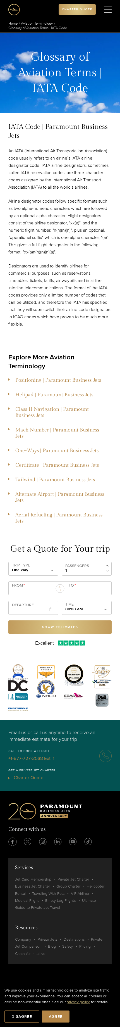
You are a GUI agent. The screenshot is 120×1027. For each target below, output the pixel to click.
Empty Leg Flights (60, 900)
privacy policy (78, 1002)
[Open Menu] (108, 9)
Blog (52, 946)
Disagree (21, 1016)
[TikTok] (88, 842)
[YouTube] (73, 842)
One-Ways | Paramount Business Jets (57, 451)
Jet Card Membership (33, 879)
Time (69, 604)
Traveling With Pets (48, 893)
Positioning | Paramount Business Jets (58, 380)
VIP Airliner (80, 893)
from (18, 585)
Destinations (74, 939)
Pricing (85, 946)
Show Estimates (60, 627)
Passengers (77, 566)
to (72, 585)
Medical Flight (27, 900)
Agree (56, 1016)
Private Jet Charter (73, 879)
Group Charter (68, 886)
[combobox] (33, 590)
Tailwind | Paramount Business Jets (55, 480)
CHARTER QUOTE (77, 9)
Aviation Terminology (37, 23)
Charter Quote (28, 778)
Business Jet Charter (32, 886)
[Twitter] (27, 842)
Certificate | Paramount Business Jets (57, 465)
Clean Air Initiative (30, 953)
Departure (23, 605)
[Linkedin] (58, 842)
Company (23, 939)
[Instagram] (43, 842)
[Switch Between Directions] (60, 588)
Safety (67, 946)
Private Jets (47, 939)
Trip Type (21, 565)
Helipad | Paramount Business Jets (54, 395)
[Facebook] (12, 842)
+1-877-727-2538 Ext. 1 (31, 758)
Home (13, 23)
